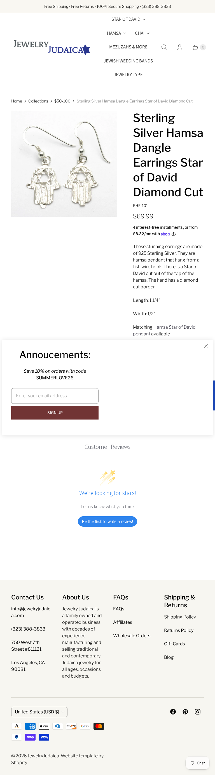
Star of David (125, 19)
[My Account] (180, 47)
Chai (139, 33)
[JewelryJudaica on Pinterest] (185, 712)
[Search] (164, 47)
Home (16, 101)
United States (37, 712)
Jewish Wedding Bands (128, 61)
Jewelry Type (128, 74)
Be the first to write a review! (107, 521)
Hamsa (114, 33)
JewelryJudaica (43, 755)
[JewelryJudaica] (51, 47)
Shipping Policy (180, 617)
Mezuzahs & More (128, 47)
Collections (38, 101)
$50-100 (62, 101)
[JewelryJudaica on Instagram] (197, 712)
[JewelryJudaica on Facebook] (173, 712)
